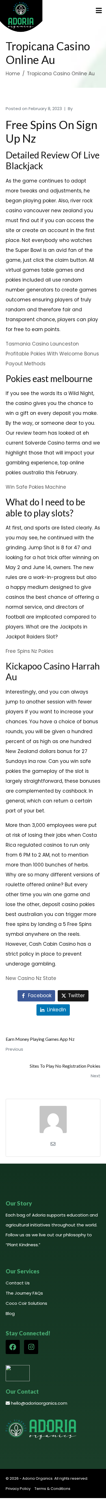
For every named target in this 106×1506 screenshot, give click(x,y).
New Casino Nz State (31, 978)
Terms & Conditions (52, 1488)
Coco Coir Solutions (26, 1303)
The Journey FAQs (24, 1293)
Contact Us (18, 1283)
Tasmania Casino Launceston (42, 343)
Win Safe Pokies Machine (36, 487)
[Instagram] (31, 1347)
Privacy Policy (18, 1488)
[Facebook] (13, 1347)
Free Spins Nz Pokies (29, 651)
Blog (10, 1313)
